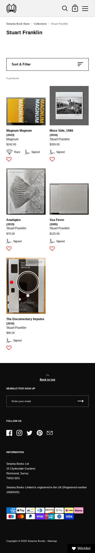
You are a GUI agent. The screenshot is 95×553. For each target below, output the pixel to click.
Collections (40, 23)
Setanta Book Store (18, 23)
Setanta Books (36, 541)
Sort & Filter (21, 64)
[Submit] (81, 401)
